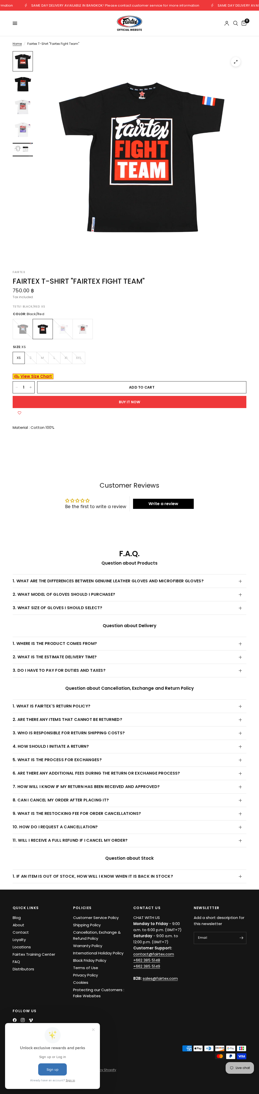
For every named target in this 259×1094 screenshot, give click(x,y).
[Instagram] (23, 1020)
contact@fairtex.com (153, 954)
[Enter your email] (241, 938)
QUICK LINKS (26, 908)
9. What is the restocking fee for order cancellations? (77, 813)
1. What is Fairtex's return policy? (51, 706)
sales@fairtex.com (160, 978)
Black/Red (43, 329)
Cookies (80, 982)
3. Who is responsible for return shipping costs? (69, 733)
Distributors (23, 969)
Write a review (163, 504)
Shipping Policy (87, 925)
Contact (21, 932)
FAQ (16, 961)
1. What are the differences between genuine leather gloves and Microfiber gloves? (108, 581)
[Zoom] (236, 62)
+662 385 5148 (146, 960)
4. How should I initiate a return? (51, 746)
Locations (22, 947)
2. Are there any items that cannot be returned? (67, 719)
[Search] (235, 23)
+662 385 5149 (146, 966)
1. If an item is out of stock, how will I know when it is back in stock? (93, 876)
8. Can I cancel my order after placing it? (61, 800)
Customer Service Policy (96, 917)
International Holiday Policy (98, 953)
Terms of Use (85, 967)
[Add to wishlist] (19, 413)
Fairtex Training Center (34, 954)
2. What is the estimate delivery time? (55, 657)
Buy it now (129, 402)
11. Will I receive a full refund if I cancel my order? (70, 840)
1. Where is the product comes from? (55, 643)
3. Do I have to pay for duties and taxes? (59, 670)
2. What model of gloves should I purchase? (64, 594)
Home (17, 44)
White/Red (83, 329)
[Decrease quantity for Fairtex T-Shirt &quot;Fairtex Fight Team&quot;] (16, 387)
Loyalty (19, 939)
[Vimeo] (31, 1020)
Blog (17, 917)
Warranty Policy (87, 945)
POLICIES (82, 908)
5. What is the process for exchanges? (57, 760)
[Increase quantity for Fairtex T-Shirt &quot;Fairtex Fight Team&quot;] (30, 387)
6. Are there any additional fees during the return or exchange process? (96, 773)
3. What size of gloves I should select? (57, 608)
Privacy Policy (85, 975)
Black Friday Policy (89, 960)
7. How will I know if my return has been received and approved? (86, 787)
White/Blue (63, 329)
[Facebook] (15, 1020)
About (18, 925)
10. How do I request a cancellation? (55, 827)
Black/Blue (23, 329)
